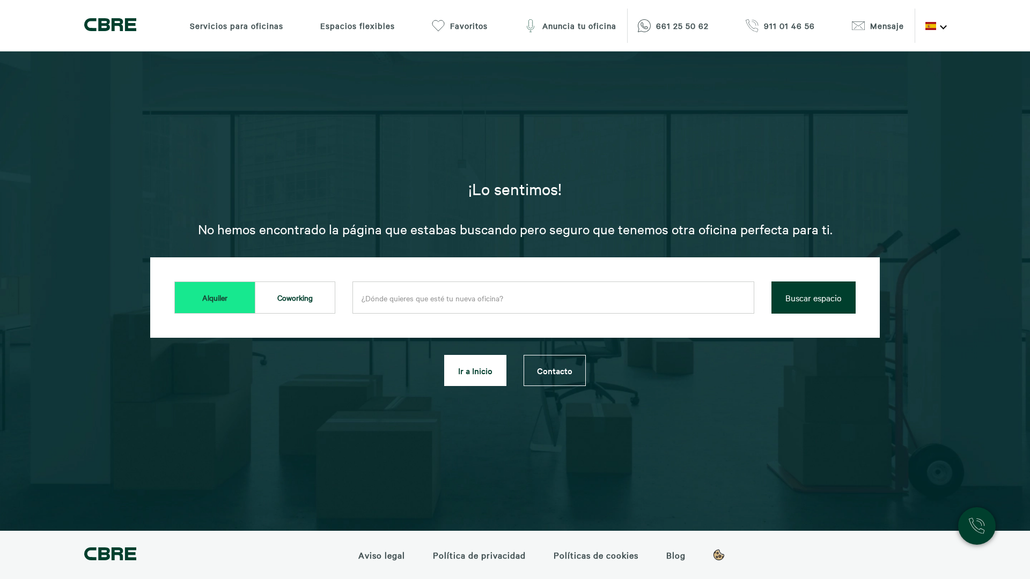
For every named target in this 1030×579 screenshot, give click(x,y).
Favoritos (469, 25)
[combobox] (553, 298)
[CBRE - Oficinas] (110, 26)
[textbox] (553, 298)
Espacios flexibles (357, 25)
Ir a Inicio (475, 370)
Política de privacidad (479, 555)
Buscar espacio (813, 297)
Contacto (554, 370)
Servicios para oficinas (236, 25)
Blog (676, 555)
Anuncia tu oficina (579, 25)
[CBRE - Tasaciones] (110, 555)
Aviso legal (381, 555)
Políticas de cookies (596, 555)
